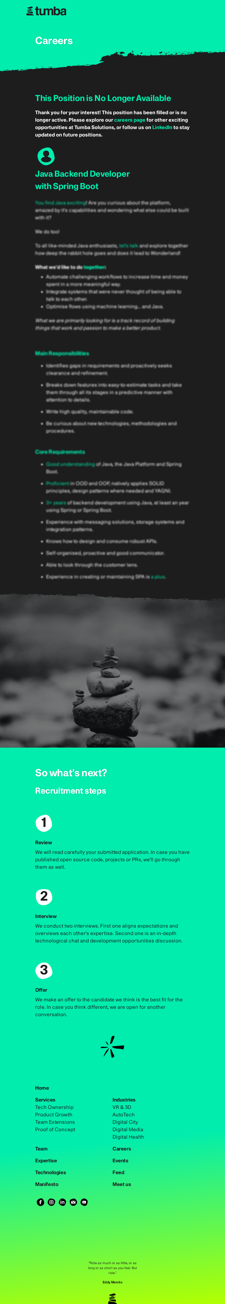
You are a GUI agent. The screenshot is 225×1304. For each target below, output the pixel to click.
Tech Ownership (54, 1107)
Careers (122, 1149)
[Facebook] (40, 1202)
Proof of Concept (55, 1129)
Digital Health (128, 1137)
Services (45, 1100)
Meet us (122, 1184)
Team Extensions (55, 1122)
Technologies (50, 1172)
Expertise (46, 1160)
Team (41, 1149)
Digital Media (128, 1129)
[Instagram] (51, 1202)
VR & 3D (122, 1107)
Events (120, 1160)
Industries (124, 1100)
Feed (118, 1172)
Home (42, 1088)
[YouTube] (84, 1202)
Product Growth (53, 1114)
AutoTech (124, 1114)
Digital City (125, 1122)
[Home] (112, 11)
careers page (129, 120)
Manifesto (46, 1184)
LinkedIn (162, 127)
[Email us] (73, 1202)
